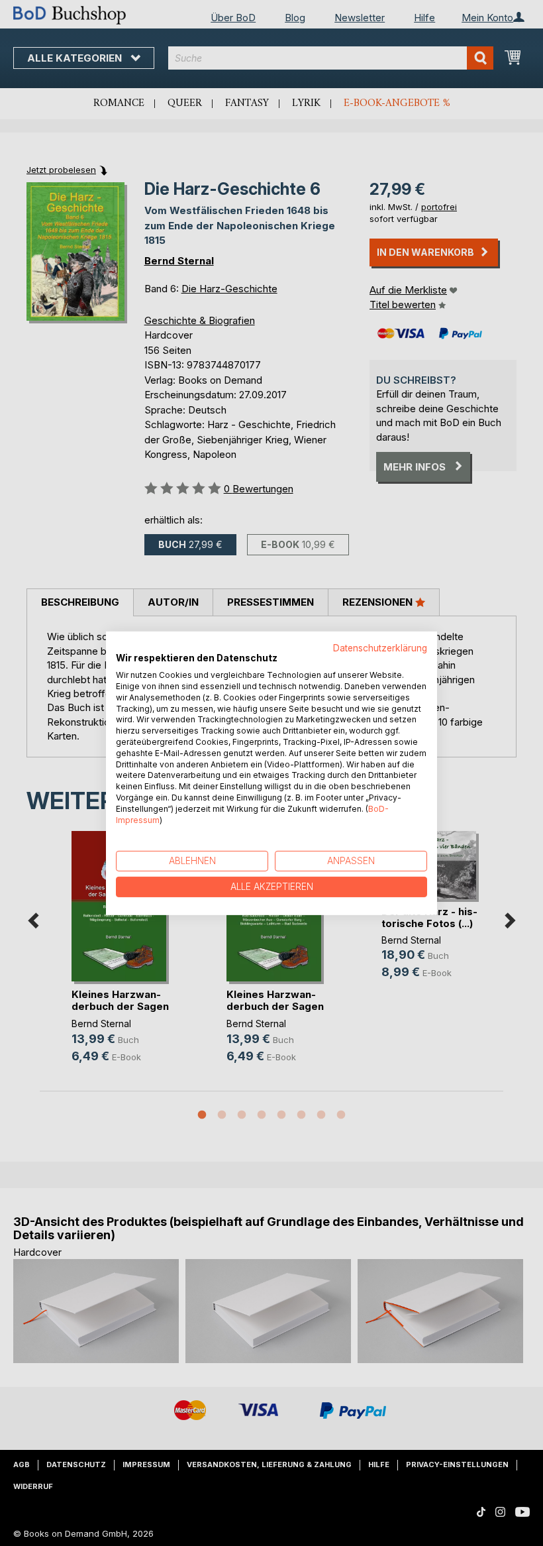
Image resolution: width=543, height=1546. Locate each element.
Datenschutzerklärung (380, 647)
